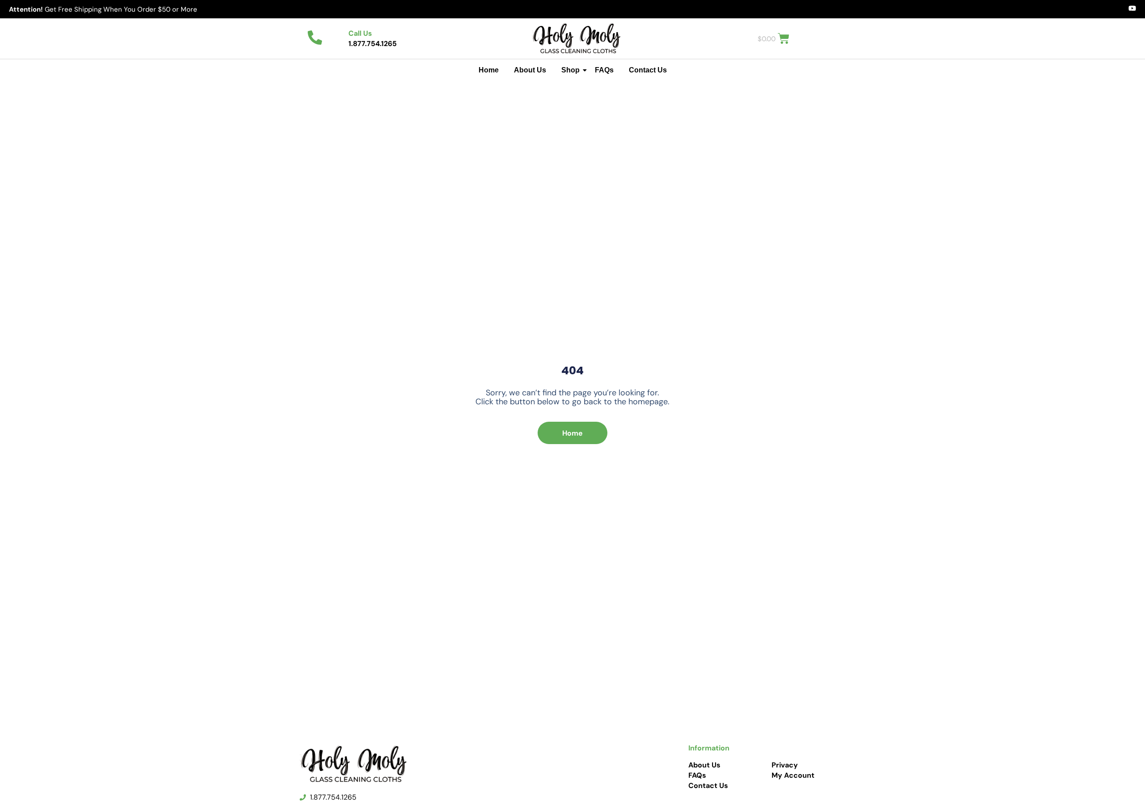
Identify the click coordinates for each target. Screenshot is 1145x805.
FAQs (604, 70)
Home (489, 70)
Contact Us (648, 70)
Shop (570, 70)
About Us (530, 70)
